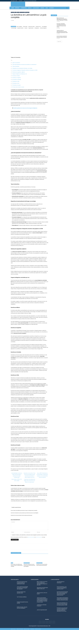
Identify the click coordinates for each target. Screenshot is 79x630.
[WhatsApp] (19, 23)
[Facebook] (61, 0)
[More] (24, 23)
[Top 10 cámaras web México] (13, 598)
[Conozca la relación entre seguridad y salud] (13, 593)
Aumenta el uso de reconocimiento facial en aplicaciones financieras (21, 515)
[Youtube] (66, 0)
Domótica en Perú (16, 83)
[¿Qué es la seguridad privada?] (33, 611)
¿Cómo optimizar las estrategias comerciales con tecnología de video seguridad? (22, 587)
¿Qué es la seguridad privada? (42, 609)
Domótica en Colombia (17, 79)
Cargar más (59, 41)
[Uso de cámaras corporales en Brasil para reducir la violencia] (53, 37)
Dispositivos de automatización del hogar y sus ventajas (22, 68)
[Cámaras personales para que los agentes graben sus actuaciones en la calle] (13, 583)
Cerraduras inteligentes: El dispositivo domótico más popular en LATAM (25, 70)
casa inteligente (44, 26)
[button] (67, 8)
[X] (14, 23)
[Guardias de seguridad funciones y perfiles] (13, 603)
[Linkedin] (64, 0)
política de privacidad (31, 537)
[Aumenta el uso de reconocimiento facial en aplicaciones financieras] (42, 559)
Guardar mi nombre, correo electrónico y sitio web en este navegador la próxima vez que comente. (29, 534)
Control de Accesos (22, 12)
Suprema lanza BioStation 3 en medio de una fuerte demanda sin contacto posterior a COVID (62, 603)
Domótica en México (16, 75)
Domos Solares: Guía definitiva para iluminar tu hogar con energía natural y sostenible (24, 510)
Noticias (18, 12)
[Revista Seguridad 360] (18, 4)
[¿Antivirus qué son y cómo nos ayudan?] (33, 594)
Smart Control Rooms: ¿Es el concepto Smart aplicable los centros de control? (62, 587)
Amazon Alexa (25, 26)
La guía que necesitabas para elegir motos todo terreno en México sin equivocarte (29, 481)
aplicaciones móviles (31, 26)
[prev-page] (11, 568)
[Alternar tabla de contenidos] (11, 60)
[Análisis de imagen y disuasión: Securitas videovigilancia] (13, 608)
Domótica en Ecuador (17, 85)
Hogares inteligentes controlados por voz (20, 73)
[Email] (22, 23)
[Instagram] (67, 0)
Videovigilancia (27, 12)
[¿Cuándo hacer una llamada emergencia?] (33, 606)
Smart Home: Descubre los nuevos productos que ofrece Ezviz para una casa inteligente (24, 512)
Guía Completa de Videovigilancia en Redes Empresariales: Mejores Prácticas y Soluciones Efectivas (62, 598)
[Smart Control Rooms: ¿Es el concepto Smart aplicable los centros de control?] (53, 588)
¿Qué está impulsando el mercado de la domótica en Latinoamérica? (24, 64)
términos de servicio (39, 537)
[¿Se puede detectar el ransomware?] (53, 583)
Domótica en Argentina (17, 77)
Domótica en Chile (16, 81)
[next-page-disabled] (13, 568)
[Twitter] (63, 0)
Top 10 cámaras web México (22, 596)
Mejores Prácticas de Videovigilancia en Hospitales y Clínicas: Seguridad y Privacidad (62, 19)
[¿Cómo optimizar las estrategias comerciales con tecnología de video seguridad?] (13, 588)
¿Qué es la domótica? (16, 62)
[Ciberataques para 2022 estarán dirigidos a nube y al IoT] (33, 589)
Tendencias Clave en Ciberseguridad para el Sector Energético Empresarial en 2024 (62, 31)
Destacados (12, 12)
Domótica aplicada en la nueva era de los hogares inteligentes (25, 108)
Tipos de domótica (16, 66)
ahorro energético (19, 26)
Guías (15, 12)
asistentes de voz (38, 26)
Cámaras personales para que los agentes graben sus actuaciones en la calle (22, 582)
